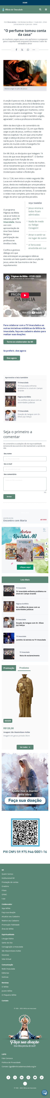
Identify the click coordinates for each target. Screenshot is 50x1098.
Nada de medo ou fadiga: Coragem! (36, 225)
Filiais (4, 890)
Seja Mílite (6, 908)
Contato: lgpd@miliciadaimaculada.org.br (19, 1066)
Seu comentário (10, 474)
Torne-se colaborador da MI (20, 341)
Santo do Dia (7, 942)
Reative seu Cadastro (10, 920)
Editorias (5, 973)
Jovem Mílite (7, 991)
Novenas (5, 955)
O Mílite (5, 986)
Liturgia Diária (7, 938)
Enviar (9, 497)
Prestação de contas (10, 882)
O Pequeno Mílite (9, 995)
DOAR (25, 3)
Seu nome (8, 454)
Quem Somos (7, 874)
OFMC (4, 894)
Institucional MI (8, 878)
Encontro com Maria (15, 520)
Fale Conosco (7, 1058)
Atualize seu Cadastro (11, 916)
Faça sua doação (8, 912)
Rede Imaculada (8, 969)
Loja (3, 898)
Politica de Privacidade (11, 1062)
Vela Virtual (6, 959)
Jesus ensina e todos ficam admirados (36, 211)
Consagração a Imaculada (12, 946)
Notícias (5, 977)
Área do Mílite (7, 929)
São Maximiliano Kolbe (11, 951)
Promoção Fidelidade (10, 924)
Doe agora (12, 358)
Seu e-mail (8, 464)
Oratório (5, 886)
